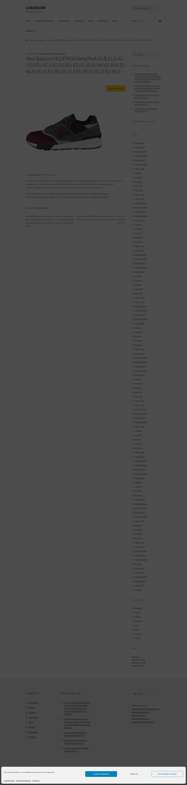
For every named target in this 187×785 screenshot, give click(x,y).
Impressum (36, 781)
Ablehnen (134, 774)
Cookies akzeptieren (101, 774)
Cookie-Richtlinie (9, 781)
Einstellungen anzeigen (167, 774)
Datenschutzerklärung (23, 781)
